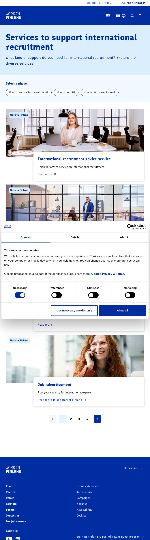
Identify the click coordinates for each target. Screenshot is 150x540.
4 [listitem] (87, 419)
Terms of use (85, 492)
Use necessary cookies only (74, 310)
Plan (9, 486)
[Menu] (141, 15)
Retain (10, 498)
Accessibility (84, 510)
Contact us (13, 515)
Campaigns (83, 498)
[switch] (56, 295)
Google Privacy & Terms (107, 273)
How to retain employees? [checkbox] (99, 92)
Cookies (81, 515)
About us (82, 504)
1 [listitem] (63, 419)
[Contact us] (108, 16)
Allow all (122, 310)
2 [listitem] (71, 419)
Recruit (10, 492)
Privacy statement (88, 486)
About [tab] (124, 237)
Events (10, 510)
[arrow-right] (97, 419)
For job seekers (16, 521)
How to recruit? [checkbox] (66, 92)
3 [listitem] (79, 419)
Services (11, 504)
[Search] (132, 15)
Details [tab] (75, 237)
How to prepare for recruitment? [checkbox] (28, 92)
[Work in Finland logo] (13, 15)
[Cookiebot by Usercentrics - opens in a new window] (130, 226)
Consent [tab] (25, 237)
